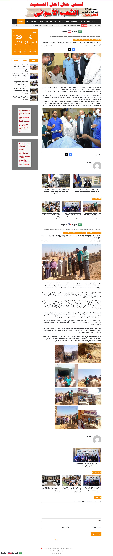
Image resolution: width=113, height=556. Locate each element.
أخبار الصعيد (82, 22)
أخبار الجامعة (74, 22)
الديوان (67, 22)
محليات (61, 22)
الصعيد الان (84, 40)
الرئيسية (94, 22)
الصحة (88, 22)
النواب (55, 22)
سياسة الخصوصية (59, 551)
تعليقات (16, 60)
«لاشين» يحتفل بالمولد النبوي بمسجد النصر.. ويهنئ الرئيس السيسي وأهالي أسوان (59, 25)
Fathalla (97, 46)
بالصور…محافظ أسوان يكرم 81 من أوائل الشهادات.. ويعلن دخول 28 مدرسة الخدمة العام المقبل (73, 214)
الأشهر (25, 60)
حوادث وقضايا (48, 22)
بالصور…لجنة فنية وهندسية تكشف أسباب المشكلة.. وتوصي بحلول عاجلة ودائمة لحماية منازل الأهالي (92, 214)
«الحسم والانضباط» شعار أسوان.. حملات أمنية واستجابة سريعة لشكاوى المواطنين (20, 90)
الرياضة (27, 22)
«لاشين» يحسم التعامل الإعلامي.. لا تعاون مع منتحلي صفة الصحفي (20, 97)
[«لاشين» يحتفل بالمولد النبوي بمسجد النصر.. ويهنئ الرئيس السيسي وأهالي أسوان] (51, 206)
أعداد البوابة (21, 22)
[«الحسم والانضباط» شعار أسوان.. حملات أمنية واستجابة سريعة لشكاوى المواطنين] (34, 91)
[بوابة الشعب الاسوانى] (56, 4)
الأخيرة (33, 60)
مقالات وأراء (34, 22)
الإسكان (41, 22)
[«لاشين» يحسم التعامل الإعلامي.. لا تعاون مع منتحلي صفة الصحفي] (34, 98)
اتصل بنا (52, 551)
